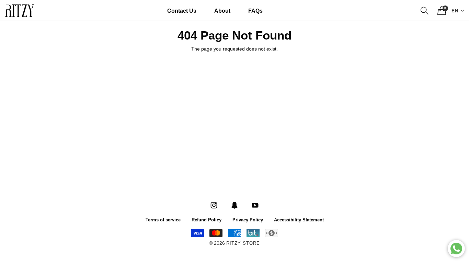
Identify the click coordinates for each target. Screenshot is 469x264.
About (222, 10)
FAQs (255, 10)
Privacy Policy (247, 219)
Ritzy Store (243, 243)
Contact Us (181, 10)
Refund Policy (206, 219)
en (454, 10)
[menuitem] (181, 10)
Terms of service (163, 219)
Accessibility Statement (299, 219)
